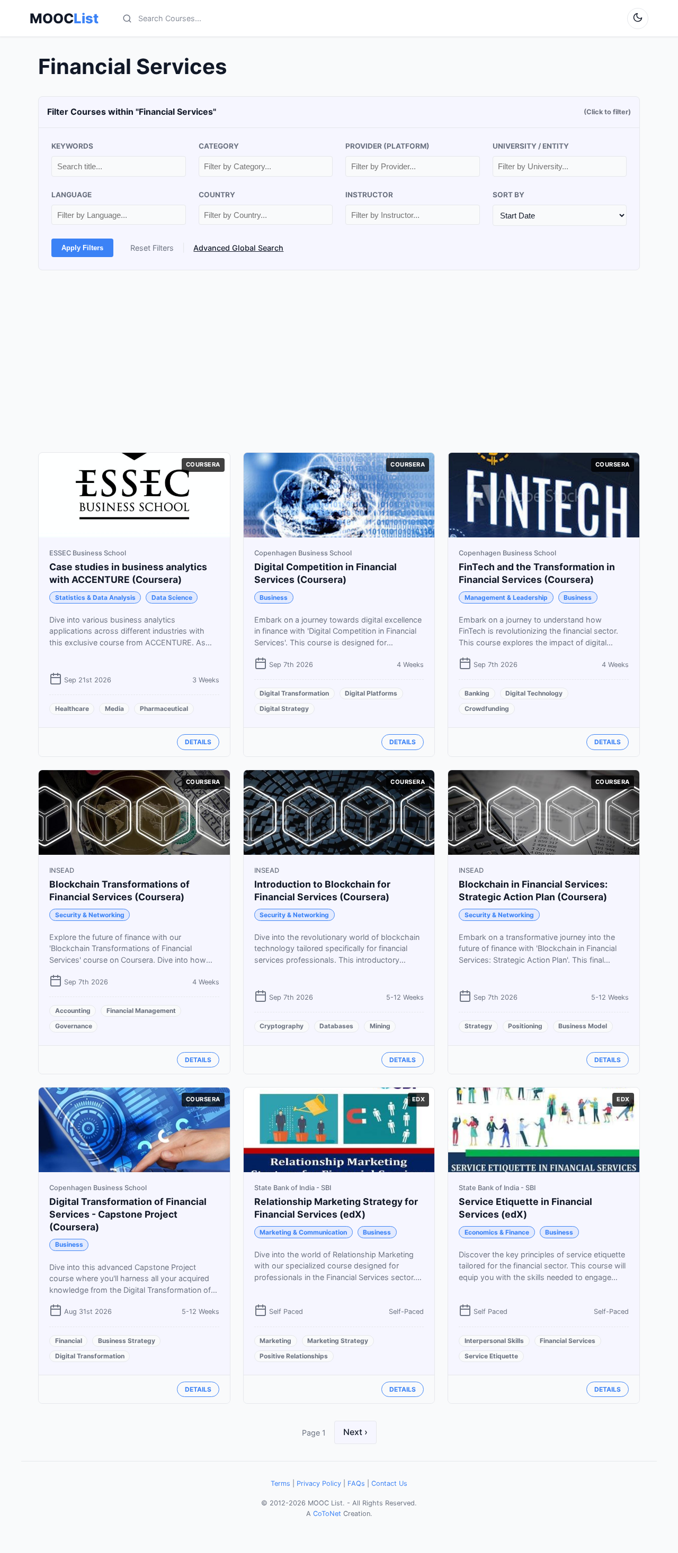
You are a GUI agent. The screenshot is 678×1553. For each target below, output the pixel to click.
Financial (68, 1341)
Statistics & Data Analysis (95, 597)
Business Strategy (126, 1341)
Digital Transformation (294, 693)
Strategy (478, 1026)
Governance (73, 1026)
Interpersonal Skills (494, 1341)
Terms (280, 1483)
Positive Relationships (294, 1356)
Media (114, 708)
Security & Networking (89, 915)
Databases (336, 1026)
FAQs (356, 1483)
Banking (477, 693)
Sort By (508, 194)
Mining (380, 1026)
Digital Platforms (371, 693)
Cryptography (282, 1026)
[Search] (127, 18)
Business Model (582, 1026)
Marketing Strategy (337, 1341)
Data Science (171, 597)
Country (217, 194)
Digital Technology (534, 693)
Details (198, 742)
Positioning (525, 1026)
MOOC (64, 18)
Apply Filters (82, 248)
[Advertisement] (339, 361)
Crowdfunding (487, 708)
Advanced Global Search (238, 247)
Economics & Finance (497, 1232)
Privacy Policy (319, 1483)
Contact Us (389, 1483)
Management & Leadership (506, 597)
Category (219, 146)
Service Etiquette (491, 1356)
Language (71, 194)
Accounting (73, 1011)
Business (274, 597)
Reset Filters (152, 247)
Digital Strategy (284, 708)
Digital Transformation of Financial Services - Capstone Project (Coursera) (128, 1214)
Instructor (369, 194)
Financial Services (567, 1341)
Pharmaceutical (164, 708)
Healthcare (72, 708)
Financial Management (141, 1011)
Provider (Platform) (387, 146)
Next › (355, 1432)
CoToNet (327, 1514)
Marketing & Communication (303, 1232)
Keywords (72, 146)
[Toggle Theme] (637, 18)
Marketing (275, 1341)
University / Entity (531, 146)
